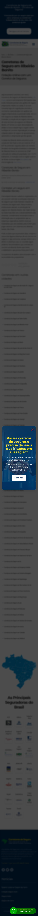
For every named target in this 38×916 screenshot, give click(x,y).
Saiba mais (19, 478)
